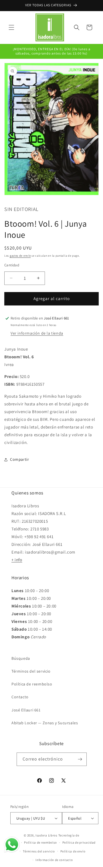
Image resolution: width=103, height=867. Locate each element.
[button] (11, 27)
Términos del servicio (31, 671)
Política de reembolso (31, 684)
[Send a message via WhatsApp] (12, 845)
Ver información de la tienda (37, 333)
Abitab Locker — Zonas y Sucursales (44, 722)
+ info (16, 559)
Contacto (20, 696)
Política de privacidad (79, 842)
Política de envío (73, 851)
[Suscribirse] (80, 759)
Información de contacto (54, 860)
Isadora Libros (46, 835)
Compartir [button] (19, 459)
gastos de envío (20, 256)
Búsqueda (20, 658)
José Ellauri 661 (26, 710)
